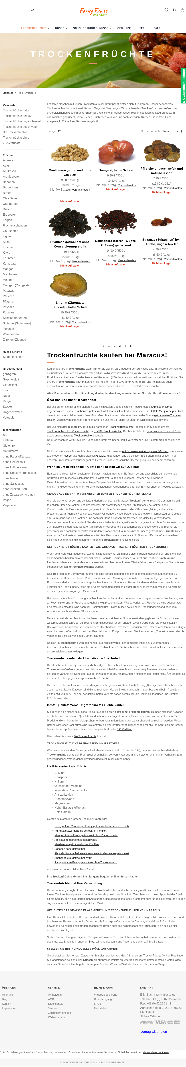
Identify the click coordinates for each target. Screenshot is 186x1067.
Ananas (8, 160)
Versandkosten (81, 189)
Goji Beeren (10, 231)
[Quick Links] (174, 11)
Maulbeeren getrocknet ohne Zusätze (76, 844)
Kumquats (9, 263)
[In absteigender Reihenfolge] (181, 131)
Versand (53, 1008)
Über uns (7, 994)
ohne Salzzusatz (13, 483)
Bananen (9, 182)
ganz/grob (9, 374)
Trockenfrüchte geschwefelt (20, 126)
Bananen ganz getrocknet (69, 848)
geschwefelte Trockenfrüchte (164, 431)
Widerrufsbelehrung (105, 994)
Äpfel (6, 165)
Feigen (7, 220)
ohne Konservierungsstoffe (20, 473)
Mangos (8, 269)
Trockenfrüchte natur (122, 427)
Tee (143, 455)
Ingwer (7, 236)
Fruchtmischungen (15, 225)
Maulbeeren (10, 274)
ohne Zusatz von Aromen (19, 494)
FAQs (97, 1003)
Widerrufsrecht (57, 1017)
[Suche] (32, 10)
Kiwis (6, 252)
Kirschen (8, 247)
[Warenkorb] (182, 11)
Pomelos (8, 312)
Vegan (7, 500)
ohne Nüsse (11, 478)
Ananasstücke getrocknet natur (73, 858)
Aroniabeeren (12, 176)
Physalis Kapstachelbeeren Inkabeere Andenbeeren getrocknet (91, 853)
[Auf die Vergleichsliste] (74, 162)
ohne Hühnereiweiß (16, 467)
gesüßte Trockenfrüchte (108, 431)
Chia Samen (11, 198)
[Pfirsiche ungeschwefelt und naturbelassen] (161, 150)
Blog (91, 941)
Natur (6, 396)
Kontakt (6, 1003)
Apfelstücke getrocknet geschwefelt (75, 839)
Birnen (7, 193)
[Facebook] (92, 1047)
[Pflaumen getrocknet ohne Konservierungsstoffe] (70, 223)
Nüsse (68, 455)
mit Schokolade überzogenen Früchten (145, 451)
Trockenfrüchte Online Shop (159, 955)
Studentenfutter (13, 357)
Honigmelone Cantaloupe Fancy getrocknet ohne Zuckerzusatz (91, 826)
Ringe (7, 401)
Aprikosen (9, 171)
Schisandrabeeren (15, 318)
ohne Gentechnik (14, 462)
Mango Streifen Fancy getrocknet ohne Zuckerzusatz (86, 835)
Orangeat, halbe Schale (116, 170)
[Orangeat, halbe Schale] (116, 151)
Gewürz (101, 455)
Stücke (7, 406)
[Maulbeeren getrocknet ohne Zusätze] (70, 151)
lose (5, 390)
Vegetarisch (10, 505)
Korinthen (9, 258)
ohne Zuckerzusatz (15, 489)
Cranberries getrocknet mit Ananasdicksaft (99, 411)
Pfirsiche (8, 296)
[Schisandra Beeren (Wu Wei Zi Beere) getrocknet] (116, 222)
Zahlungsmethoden (59, 1012)
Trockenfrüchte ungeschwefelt (22, 121)
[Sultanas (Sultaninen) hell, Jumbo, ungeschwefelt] (161, 222)
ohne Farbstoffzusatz (16, 456)
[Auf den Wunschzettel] (84, 162)
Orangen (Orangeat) (16, 285)
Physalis (8, 307)
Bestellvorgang (103, 999)
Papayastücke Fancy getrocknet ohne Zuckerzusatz (85, 862)
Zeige (52, 131)
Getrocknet (10, 385)
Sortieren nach (150, 131)
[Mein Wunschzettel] (166, 11)
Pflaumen (9, 301)
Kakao (7, 242)
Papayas (8, 290)
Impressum (9, 1008)
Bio (5, 434)
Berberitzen (10, 187)
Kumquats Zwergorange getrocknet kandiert (80, 830)
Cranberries (10, 203)
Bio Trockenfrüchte (85, 736)
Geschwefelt (11, 379)
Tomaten (8, 328)
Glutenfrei (9, 445)
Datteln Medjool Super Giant (166, 411)
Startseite (8, 92)
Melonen (8, 280)
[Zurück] (103, 346)
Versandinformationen (156, 1052)
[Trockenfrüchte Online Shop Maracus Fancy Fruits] (93, 8)
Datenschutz (55, 1003)
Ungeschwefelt (12, 412)
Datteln (7, 209)
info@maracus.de (164, 994)
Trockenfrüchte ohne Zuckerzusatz (67, 431)
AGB (51, 999)
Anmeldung (55, 994)
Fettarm (8, 440)
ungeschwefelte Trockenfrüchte (73, 435)
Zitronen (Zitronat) (14, 339)
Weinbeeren (11, 334)
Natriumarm (10, 451)
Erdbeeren (10, 214)
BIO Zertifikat (124, 729)
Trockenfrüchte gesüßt (17, 116)
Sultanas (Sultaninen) (17, 323)
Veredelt (8, 417)
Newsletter (100, 1008)
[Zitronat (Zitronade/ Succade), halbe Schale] (70, 285)
